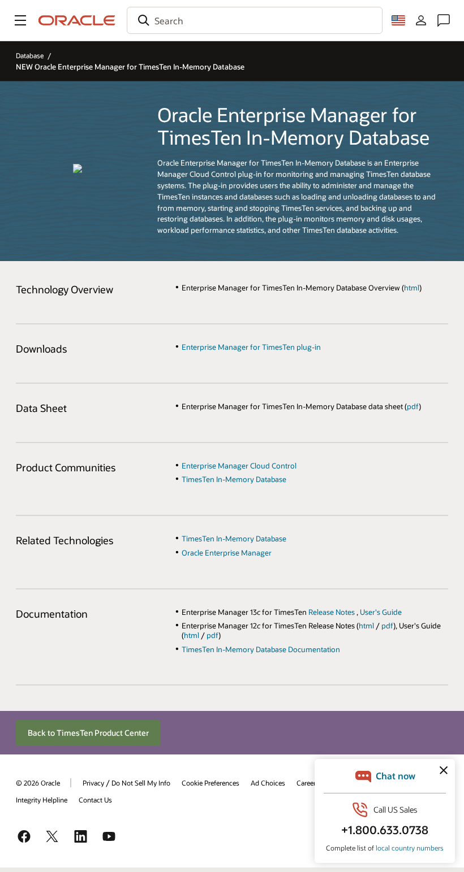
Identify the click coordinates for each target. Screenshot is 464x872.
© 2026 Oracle (38, 782)
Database (30, 55)
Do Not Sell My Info (140, 782)
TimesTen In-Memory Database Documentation (261, 649)
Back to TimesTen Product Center (88, 732)
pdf (413, 406)
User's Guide (381, 612)
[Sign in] (421, 20)
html (411, 287)
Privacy (93, 782)
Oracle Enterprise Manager (227, 552)
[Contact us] (443, 20)
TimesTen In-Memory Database (234, 479)
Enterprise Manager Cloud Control (239, 465)
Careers (308, 782)
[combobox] (255, 20)
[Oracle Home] (77, 20)
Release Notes (332, 612)
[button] (20, 20)
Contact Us (95, 799)
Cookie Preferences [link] (210, 782)
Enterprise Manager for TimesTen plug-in (251, 347)
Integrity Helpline (41, 799)
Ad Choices (268, 782)
